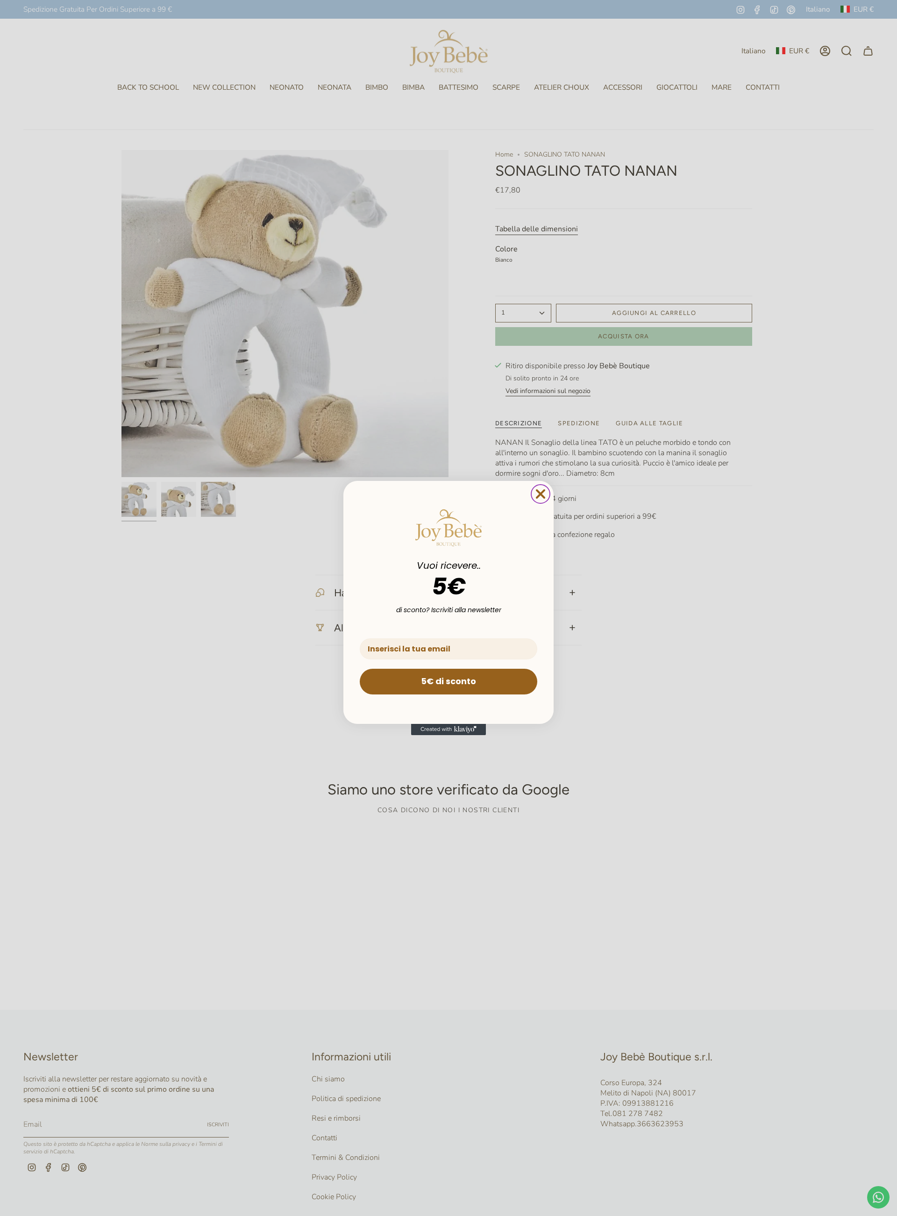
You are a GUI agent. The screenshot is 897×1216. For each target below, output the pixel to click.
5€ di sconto (448, 681)
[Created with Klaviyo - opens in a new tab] (448, 729)
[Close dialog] (540, 494)
